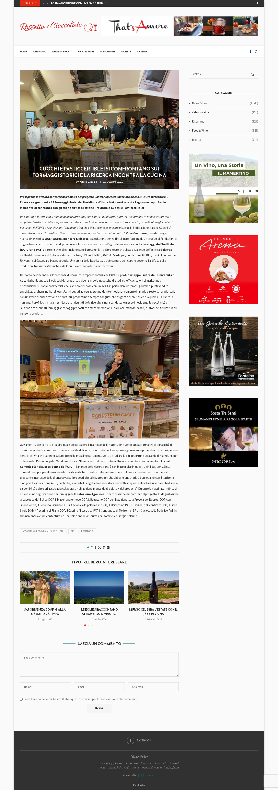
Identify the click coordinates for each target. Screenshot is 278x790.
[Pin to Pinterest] (104, 547)
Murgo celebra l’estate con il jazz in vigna (153, 612)
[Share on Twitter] (99, 547)
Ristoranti (107, 51)
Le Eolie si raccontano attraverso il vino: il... (99, 612)
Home (23, 51)
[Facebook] (257, 3)
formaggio (87, 531)
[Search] (256, 52)
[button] (43, 3)
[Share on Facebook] (95, 547)
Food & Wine (86, 51)
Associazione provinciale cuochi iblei (43, 531)
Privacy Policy (139, 757)
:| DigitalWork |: (146, 775)
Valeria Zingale (88, 181)
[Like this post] (91, 547)
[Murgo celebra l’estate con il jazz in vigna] (153, 587)
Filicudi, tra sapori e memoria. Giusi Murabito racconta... (90, 3)
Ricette (126, 51)
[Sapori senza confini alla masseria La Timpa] (45, 587)
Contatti (143, 51)
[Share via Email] (108, 547)
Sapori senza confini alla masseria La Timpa (45, 612)
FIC (72, 531)
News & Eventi (61, 51)
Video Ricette (225, 112)
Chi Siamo (39, 51)
